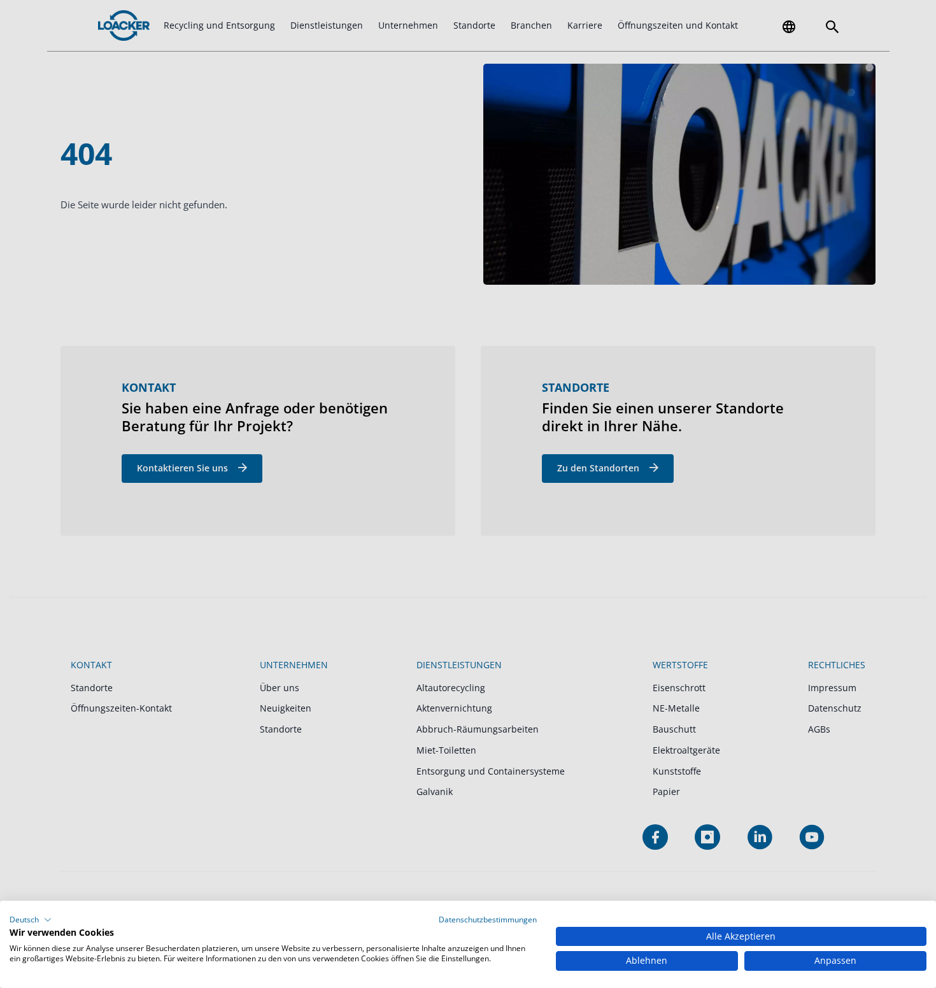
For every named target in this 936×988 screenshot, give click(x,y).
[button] (31, 920)
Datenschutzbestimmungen (488, 919)
